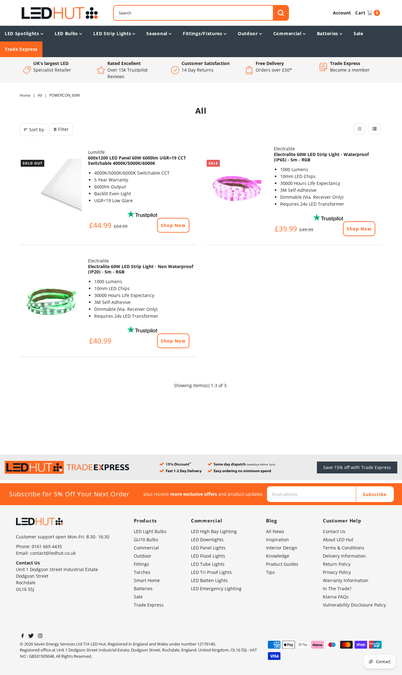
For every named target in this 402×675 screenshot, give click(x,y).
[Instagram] (40, 636)
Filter (63, 129)
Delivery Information (344, 556)
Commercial (287, 33)
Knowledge (277, 556)
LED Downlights (207, 540)
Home (25, 95)
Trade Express (21, 49)
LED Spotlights (22, 33)
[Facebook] (22, 636)
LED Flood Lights (208, 556)
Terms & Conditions (343, 548)
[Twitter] (31, 636)
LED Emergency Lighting (216, 588)
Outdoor (248, 33)
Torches (142, 572)
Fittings (141, 564)
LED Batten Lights (209, 580)
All (40, 95)
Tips (270, 572)
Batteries (327, 33)
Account (342, 13)
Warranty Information (345, 580)
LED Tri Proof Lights (211, 572)
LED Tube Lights (208, 564)
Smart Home (147, 580)
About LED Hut (338, 540)
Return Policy (336, 564)
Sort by (36, 129)
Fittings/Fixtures (202, 33)
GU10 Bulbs (146, 540)
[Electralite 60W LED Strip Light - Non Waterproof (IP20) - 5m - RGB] (51, 302)
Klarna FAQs (336, 597)
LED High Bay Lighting (214, 531)
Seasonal (156, 33)
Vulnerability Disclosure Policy (354, 605)
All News (275, 531)
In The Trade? (337, 588)
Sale (358, 33)
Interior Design (281, 548)
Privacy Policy (337, 572)
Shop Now (173, 225)
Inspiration (277, 540)
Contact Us (334, 531)
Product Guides (282, 564)
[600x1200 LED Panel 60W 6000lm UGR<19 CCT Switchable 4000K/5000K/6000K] (51, 190)
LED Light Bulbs (150, 531)
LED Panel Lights (208, 548)
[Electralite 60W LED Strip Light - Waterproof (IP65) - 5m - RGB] (237, 190)
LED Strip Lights (112, 33)
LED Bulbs (66, 33)
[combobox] (201, 13)
